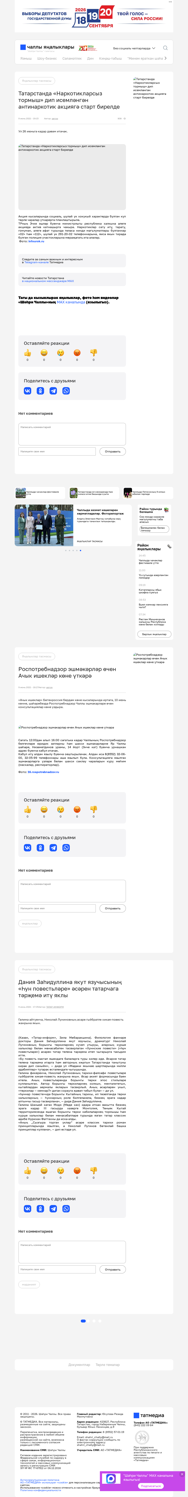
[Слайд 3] (73, 550)
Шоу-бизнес (47, 58)
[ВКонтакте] (27, 390)
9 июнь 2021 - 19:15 (28, 118)
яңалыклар (30, 923)
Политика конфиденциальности (40, 1490)
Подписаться (151, 1486)
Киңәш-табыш (110, 58)
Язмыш (26, 58)
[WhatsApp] (66, 390)
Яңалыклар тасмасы (36, 80)
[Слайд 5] (80, 550)
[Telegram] (53, 390)
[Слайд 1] (65, 550)
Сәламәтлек (72, 58)
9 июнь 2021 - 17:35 (28, 1007)
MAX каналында (71, 302)
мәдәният (29, 1284)
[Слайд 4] (76, 550)
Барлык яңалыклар (154, 634)
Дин (90, 58)
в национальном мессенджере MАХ (48, 281)
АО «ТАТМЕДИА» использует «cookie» (44, 1482)
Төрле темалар (108, 1365)
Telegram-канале (36, 262)
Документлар (79, 1365)
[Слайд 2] (69, 550)
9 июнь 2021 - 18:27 (28, 687)
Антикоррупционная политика (39, 1479)
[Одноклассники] (40, 390)
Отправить (112, 451)
